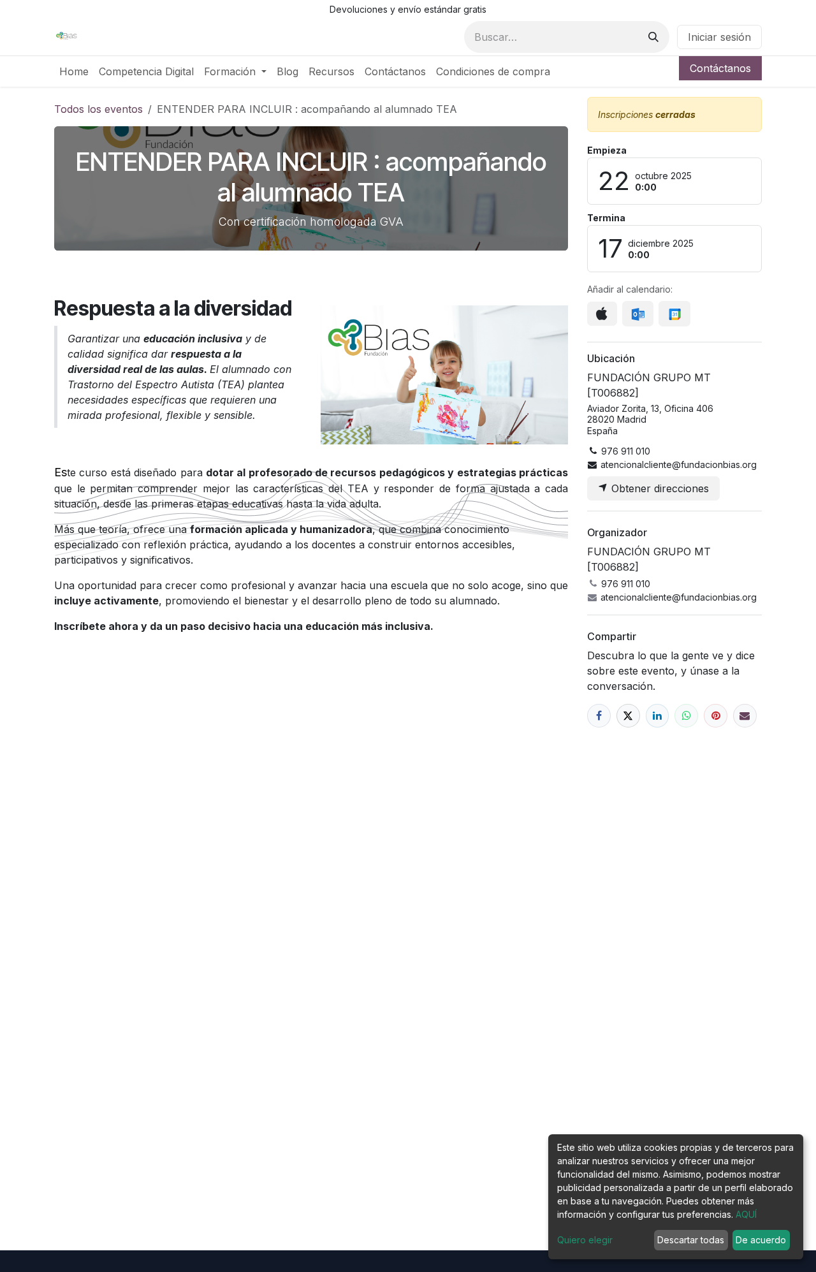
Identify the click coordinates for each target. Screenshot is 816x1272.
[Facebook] (599, 715)
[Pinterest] (715, 715)
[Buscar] (653, 37)
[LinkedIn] (657, 715)
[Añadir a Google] (674, 313)
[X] (628, 715)
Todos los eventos (98, 109)
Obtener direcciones (658, 488)
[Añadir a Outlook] (637, 313)
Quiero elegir (585, 1239)
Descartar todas (690, 1239)
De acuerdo (761, 1239)
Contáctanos (720, 68)
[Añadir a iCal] (602, 314)
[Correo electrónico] (745, 715)
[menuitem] (74, 71)
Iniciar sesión (719, 37)
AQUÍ (746, 1214)
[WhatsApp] (686, 715)
